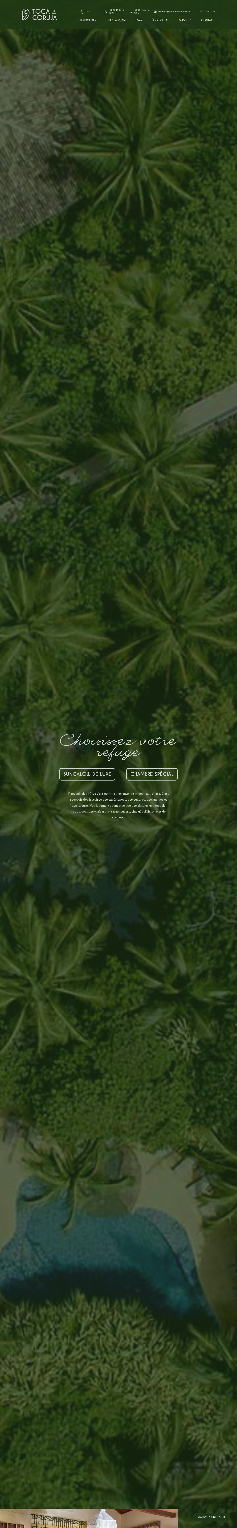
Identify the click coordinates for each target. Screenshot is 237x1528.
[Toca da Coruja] (39, 14)
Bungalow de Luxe (87, 774)
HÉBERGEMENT (88, 20)
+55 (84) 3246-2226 (117, 11)
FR (214, 11)
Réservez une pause (211, 1517)
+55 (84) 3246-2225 (141, 11)
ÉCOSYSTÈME (161, 20)
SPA (139, 20)
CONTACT (208, 20)
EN (207, 11)
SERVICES (185, 20)
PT (201, 11)
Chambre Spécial (152, 774)
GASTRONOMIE (117, 20)
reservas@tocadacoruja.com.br (174, 11)
